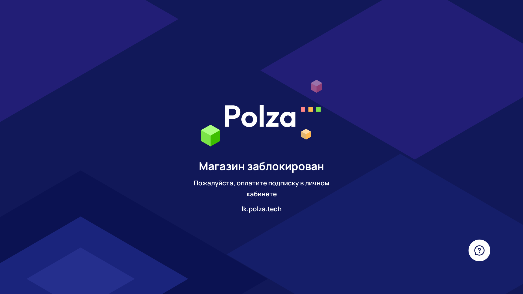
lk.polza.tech (262, 208)
